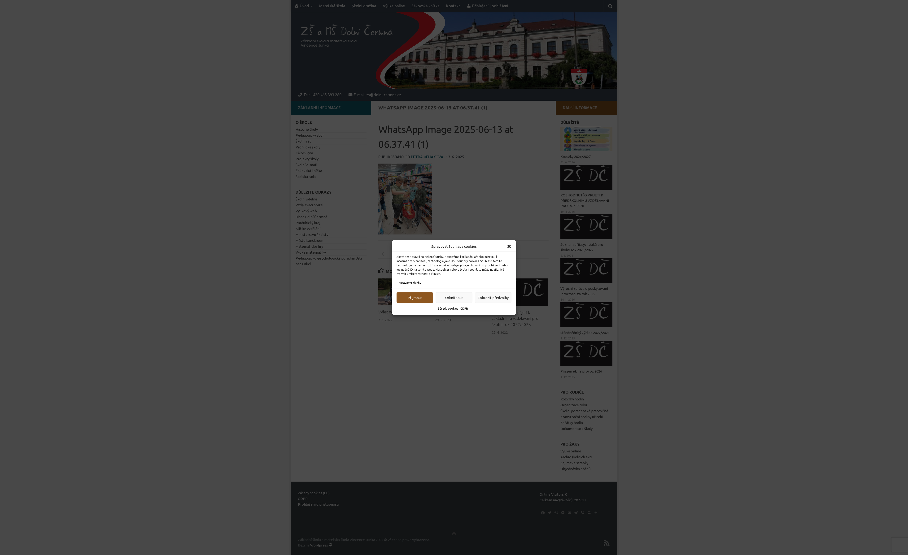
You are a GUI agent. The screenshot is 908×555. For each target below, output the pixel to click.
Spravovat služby (410, 282)
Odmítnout (454, 297)
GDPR (464, 308)
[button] (509, 246)
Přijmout (415, 297)
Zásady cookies (448, 308)
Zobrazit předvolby (493, 297)
